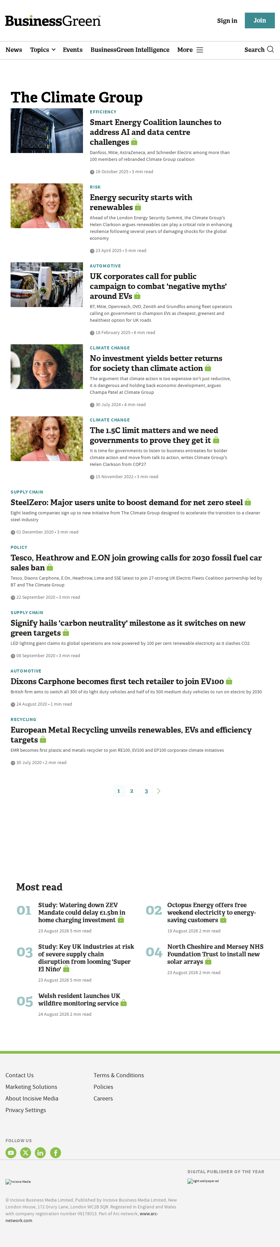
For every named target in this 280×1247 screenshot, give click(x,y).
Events (73, 50)
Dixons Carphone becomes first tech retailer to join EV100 (117, 682)
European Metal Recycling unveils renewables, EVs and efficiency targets (131, 735)
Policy (19, 547)
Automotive (105, 265)
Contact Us (19, 1075)
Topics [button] (40, 50)
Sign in (227, 21)
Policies (103, 1087)
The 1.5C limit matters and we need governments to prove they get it (154, 435)
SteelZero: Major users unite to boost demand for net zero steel (127, 503)
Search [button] (254, 50)
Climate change (110, 347)
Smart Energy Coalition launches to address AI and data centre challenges (155, 132)
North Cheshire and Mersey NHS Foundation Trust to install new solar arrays (215, 954)
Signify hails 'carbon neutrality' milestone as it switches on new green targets (128, 628)
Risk (95, 186)
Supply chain (27, 491)
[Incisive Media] (18, 1181)
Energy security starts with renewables (141, 202)
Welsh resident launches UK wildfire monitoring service (79, 1000)
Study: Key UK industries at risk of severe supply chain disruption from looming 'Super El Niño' (86, 958)
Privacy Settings (25, 1110)
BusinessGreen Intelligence (129, 50)
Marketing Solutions (31, 1087)
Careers (103, 1099)
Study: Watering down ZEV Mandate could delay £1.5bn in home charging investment (81, 912)
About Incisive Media (31, 1099)
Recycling (23, 719)
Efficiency (103, 111)
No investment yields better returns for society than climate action (156, 363)
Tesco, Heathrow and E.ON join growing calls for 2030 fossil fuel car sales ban (136, 563)
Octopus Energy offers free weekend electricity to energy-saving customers (211, 912)
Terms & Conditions (119, 1075)
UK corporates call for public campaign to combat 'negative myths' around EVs (158, 286)
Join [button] (260, 20)
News (13, 50)
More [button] (185, 50)
